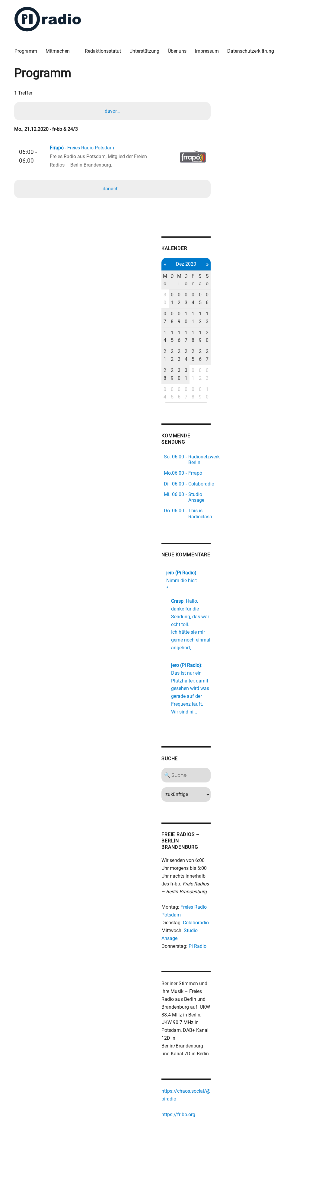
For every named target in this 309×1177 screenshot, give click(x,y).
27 (207, 355)
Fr (193, 280)
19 (200, 336)
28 (165, 374)
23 (179, 355)
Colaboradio (196, 923)
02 (179, 298)
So (207, 280)
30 (165, 298)
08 (172, 317)
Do (186, 280)
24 (186, 355)
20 (207, 336)
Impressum (207, 51)
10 (186, 317)
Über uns (177, 51)
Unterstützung (144, 51)
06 (207, 298)
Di (172, 280)
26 (200, 355)
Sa (200, 280)
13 (207, 317)
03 (186, 298)
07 (165, 317)
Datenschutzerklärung (250, 51)
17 (186, 336)
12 (200, 317)
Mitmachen (58, 51)
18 (193, 336)
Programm (25, 51)
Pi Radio (197, 946)
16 (179, 336)
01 (172, 298)
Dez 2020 (186, 264)
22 (172, 355)
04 (193, 298)
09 (179, 317)
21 (165, 355)
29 (172, 374)
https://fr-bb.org (178, 1114)
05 (200, 298)
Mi (179, 280)
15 (172, 336)
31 (186, 374)
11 (193, 317)
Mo (165, 280)
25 (193, 355)
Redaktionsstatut (103, 51)
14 (165, 336)
